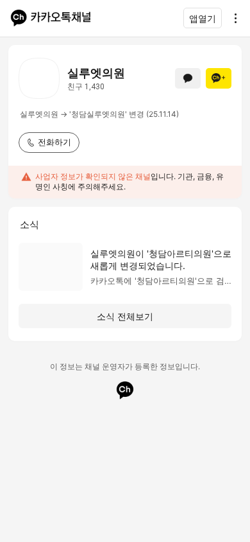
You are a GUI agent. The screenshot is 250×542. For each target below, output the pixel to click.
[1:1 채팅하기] (188, 78)
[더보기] (232, 18)
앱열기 (202, 18)
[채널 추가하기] (218, 78)
